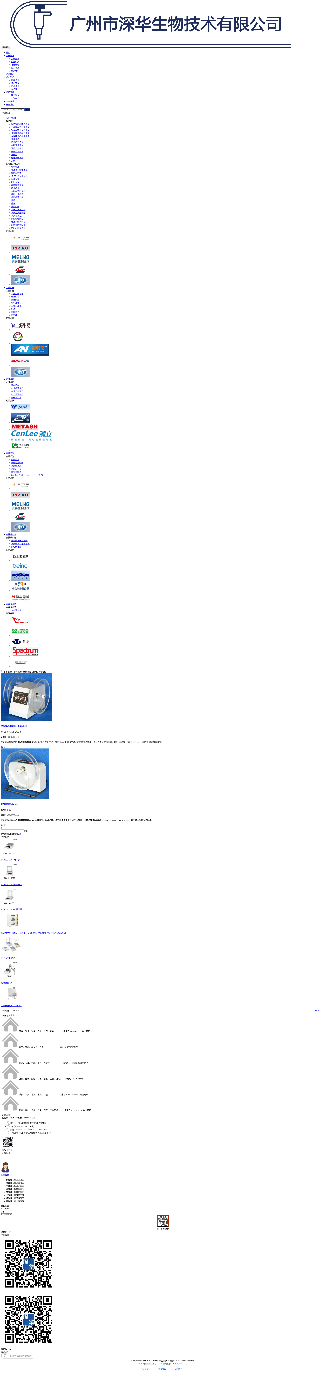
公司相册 (15, 68)
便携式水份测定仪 (19, 541)
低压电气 (15, 312)
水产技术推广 (17, 216)
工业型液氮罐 (17, 294)
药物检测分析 (17, 197)
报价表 (14, 89)
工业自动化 (16, 306)
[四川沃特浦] (20, 411)
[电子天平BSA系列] (11, 953)
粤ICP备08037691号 (147, 1364)
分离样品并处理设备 (20, 127)
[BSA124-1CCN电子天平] (9, 880)
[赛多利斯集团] (20, 242)
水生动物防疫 (17, 219)
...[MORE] (317, 1011)
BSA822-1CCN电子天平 (11, 860)
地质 (13, 200)
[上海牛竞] (20, 329)
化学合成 (15, 167)
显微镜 (14, 155)
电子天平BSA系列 (9, 958)
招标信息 (15, 86)
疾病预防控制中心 (19, 225)
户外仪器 (10, 379)
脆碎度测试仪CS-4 (9, 804)
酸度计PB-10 (6, 983)
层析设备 (15, 182)
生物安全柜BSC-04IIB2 (11, 1006)
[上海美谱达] (20, 624)
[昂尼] (30, 355)
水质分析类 (16, 466)
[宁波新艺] (20, 646)
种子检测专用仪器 (19, 176)
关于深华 (10, 56)
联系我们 (15, 71)
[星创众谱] (17, 343)
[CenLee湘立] (31, 440)
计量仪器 (15, 139)
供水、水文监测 (18, 228)
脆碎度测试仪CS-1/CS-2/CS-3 (14, 726)
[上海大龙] (20, 365)
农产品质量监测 (18, 210)
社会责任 (15, 65)
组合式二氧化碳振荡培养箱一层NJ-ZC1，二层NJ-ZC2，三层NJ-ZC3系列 (33, 933)
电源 (13, 309)
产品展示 (10, 74)
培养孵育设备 (17, 142)
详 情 (3, 747)
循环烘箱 (15, 300)
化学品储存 (16, 303)
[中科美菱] (20, 263)
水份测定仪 (16, 610)
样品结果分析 (17, 151)
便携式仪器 (11, 534)
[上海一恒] (20, 285)
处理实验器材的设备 (20, 133)
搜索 (27, 110)
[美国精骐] (20, 274)
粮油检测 (15, 188)
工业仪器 (10, 288)
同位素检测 (16, 547)
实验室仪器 (11, 118)
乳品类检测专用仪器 (20, 170)
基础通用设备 (17, 145)
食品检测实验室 (18, 222)
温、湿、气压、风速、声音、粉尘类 (27, 475)
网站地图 (162, 1369)
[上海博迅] (20, 561)
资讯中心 (10, 77)
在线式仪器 (11, 604)
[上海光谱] (25, 656)
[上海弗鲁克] (20, 252)
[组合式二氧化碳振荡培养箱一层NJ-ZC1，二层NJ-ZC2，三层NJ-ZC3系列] (12, 928)
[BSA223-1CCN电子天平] (9, 904)
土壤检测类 (16, 472)
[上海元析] (24, 429)
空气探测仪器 (17, 394)
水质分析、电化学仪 (20, 544)
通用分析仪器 (17, 148)
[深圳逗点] (20, 450)
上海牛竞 (15, 98)
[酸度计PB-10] (9, 978)
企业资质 (15, 62)
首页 (8, 52)
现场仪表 (15, 297)
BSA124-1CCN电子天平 (11, 885)
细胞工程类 (16, 173)
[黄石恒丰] (20, 601)
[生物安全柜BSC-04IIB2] (12, 1001)
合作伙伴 (10, 101)
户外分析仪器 (17, 391)
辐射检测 (15, 460)
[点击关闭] (1, 1161)
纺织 (13, 203)
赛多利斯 (15, 95)
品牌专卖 (10, 92)
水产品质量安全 (18, 213)
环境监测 (10, 453)
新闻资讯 (15, 80)
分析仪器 (15, 206)
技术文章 (15, 83)
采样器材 (15, 385)
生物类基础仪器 (18, 191)
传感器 (14, 315)
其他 (13, 161)
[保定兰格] (20, 422)
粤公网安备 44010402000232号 (173, 1364)
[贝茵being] (19, 569)
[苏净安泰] (20, 635)
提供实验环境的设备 (20, 124)
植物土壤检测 (17, 194)
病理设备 (15, 179)
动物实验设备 (17, 185)
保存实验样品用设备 (20, 136)
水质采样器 (16, 469)
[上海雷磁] (20, 591)
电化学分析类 (17, 158)
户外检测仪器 (17, 388)
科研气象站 (16, 397)
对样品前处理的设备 (20, 130)
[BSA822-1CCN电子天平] (9, 855)
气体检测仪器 (17, 463)
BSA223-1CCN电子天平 (11, 909)
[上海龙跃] (20, 580)
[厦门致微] (20, 667)
